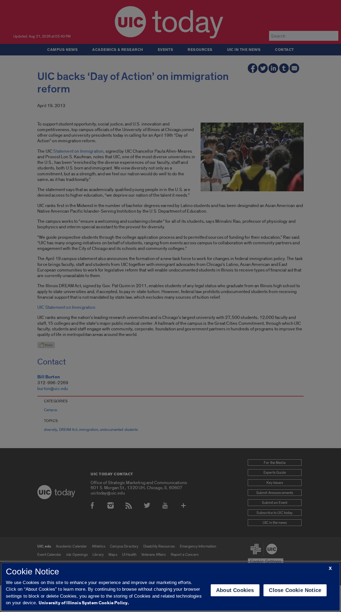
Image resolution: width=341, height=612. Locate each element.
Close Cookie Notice (295, 590)
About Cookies (235, 590)
